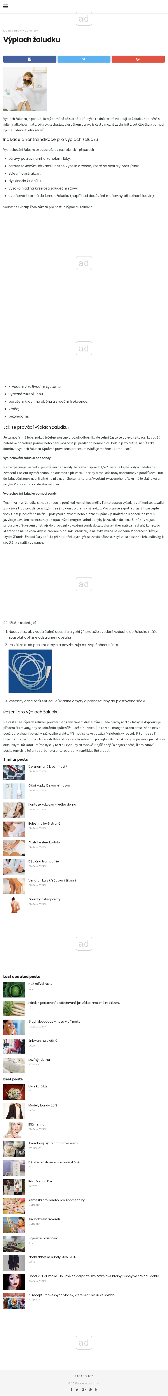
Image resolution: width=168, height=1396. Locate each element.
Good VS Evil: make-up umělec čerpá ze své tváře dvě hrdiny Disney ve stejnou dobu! (93, 1276)
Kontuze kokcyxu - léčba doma (52, 804)
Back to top (84, 1376)
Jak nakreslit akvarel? (44, 1219)
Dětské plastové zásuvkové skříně (54, 1162)
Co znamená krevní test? (47, 766)
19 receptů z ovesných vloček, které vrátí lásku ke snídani (71, 1295)
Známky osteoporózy (44, 899)
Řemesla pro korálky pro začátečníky (56, 1200)
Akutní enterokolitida (44, 842)
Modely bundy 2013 (42, 1105)
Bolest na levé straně (44, 823)
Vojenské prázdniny (43, 1238)
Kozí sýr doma (39, 1059)
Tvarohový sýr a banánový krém (53, 1143)
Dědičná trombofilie (43, 861)
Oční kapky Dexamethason (49, 785)
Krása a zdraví (12, 30)
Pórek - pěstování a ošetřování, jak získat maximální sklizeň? (74, 1003)
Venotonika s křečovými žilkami (52, 880)
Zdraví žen (31, 30)
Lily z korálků (37, 1086)
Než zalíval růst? (40, 984)
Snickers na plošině (42, 1040)
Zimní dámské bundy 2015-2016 (52, 1257)
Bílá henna (36, 1124)
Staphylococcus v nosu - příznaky (54, 1021)
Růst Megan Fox (40, 1181)
